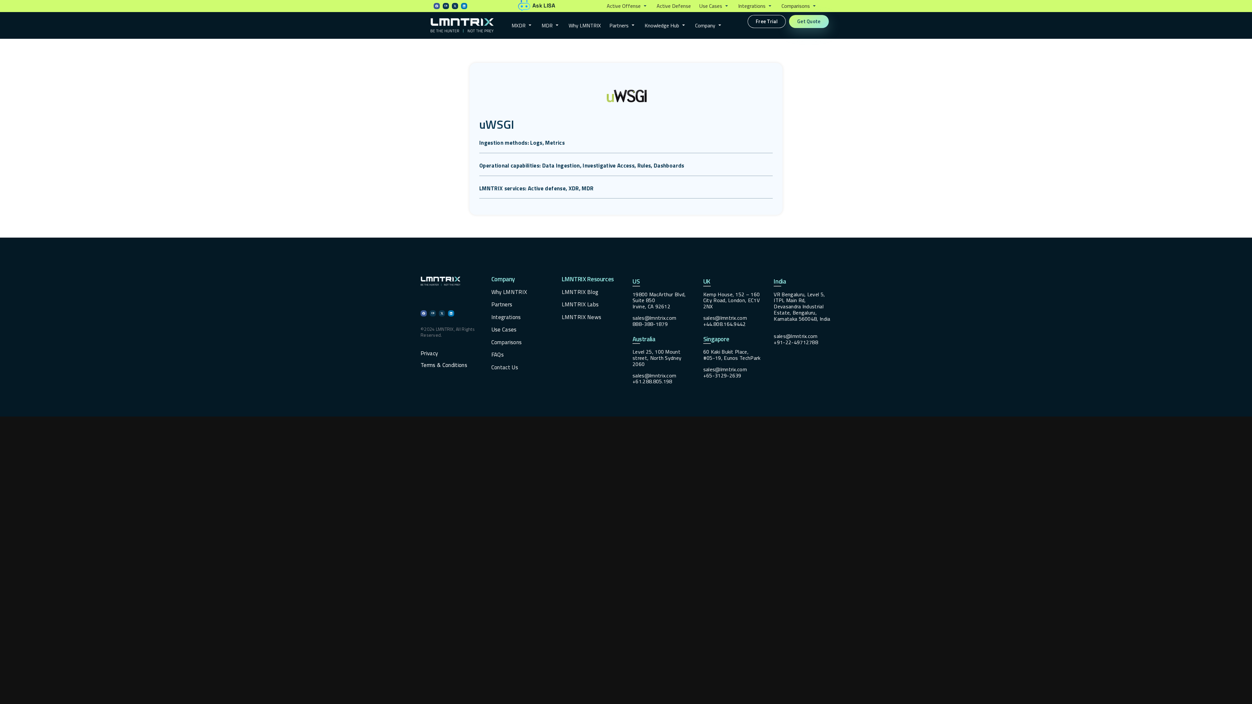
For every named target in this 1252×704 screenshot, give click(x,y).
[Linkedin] (464, 6)
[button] (627, 6)
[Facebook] (437, 6)
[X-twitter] (455, 6)
